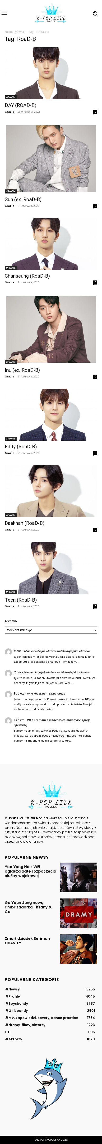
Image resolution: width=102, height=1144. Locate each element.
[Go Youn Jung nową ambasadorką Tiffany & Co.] (78, 913)
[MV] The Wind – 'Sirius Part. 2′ (46, 693)
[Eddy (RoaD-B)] (51, 415)
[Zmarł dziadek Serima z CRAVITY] (78, 949)
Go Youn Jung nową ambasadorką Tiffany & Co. (28, 907)
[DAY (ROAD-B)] (51, 73)
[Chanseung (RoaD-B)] (51, 244)
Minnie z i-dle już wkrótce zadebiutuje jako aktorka (57, 651)
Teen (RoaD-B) (21, 600)
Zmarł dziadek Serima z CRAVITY (28, 941)
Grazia (9, 111)
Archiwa (11, 621)
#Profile (10, 97)
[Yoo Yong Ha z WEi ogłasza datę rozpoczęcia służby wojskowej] (78, 877)
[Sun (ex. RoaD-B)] (51, 158)
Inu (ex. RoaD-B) (22, 370)
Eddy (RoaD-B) (21, 446)
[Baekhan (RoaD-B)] (51, 491)
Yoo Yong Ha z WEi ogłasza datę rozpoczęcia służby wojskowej (30, 871)
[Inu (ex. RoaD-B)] (51, 329)
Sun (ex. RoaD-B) (23, 199)
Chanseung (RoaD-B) (27, 276)
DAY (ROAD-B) (20, 105)
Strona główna (14, 32)
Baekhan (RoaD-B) (24, 523)
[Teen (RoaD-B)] (51, 568)
